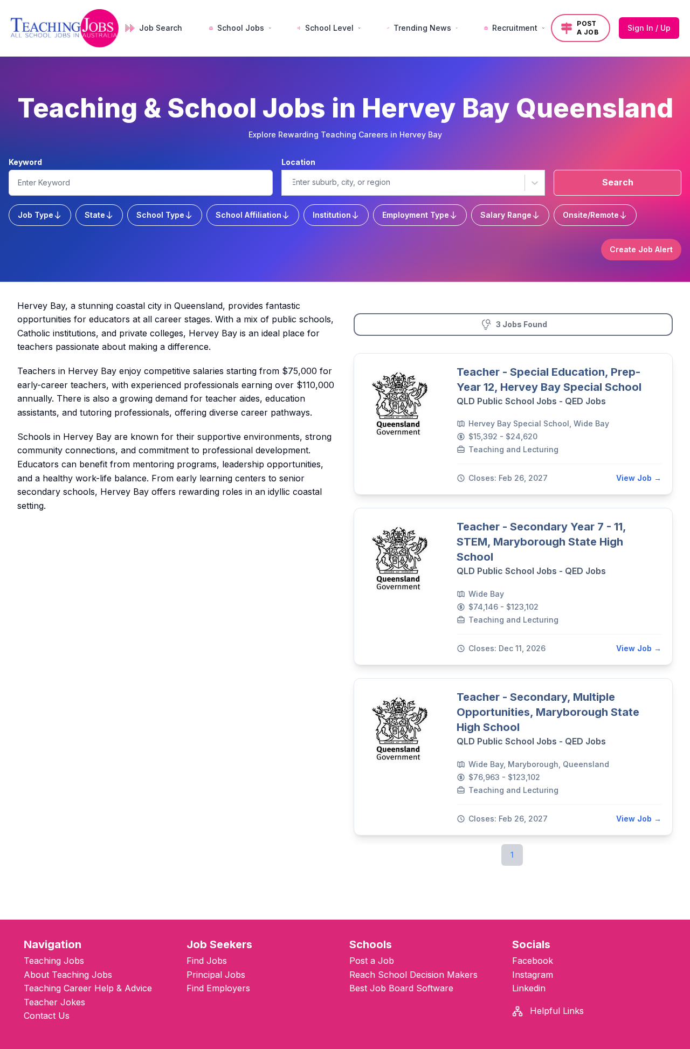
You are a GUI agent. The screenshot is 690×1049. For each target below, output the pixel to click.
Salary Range (506, 214)
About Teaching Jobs (68, 974)
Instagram (532, 974)
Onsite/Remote (591, 214)
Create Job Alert (641, 249)
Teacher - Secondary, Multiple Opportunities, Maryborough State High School (548, 712)
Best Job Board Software (401, 988)
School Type (160, 214)
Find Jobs (207, 960)
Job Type (35, 214)
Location (298, 162)
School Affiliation (248, 214)
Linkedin (529, 988)
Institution (332, 214)
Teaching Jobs (54, 960)
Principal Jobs (216, 974)
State (95, 214)
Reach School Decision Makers (413, 974)
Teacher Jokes (54, 1002)
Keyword (25, 162)
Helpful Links (555, 1010)
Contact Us (47, 1015)
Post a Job (371, 960)
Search (617, 182)
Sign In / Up (649, 27)
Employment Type (415, 214)
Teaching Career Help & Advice (88, 988)
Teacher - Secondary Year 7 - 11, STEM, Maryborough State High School (541, 541)
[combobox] (292, 182)
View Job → (638, 477)
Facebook (532, 960)
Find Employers (218, 988)
